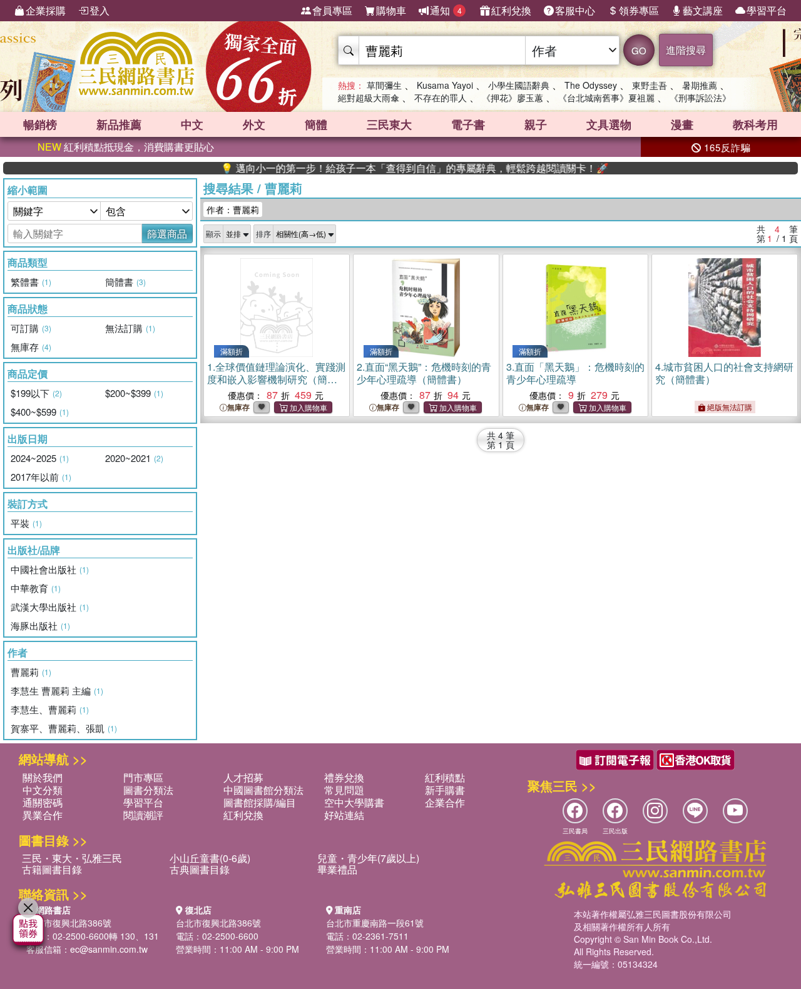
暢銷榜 (40, 124)
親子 (535, 124)
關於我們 (43, 777)
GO (638, 50)
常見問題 (344, 790)
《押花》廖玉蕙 (512, 97)
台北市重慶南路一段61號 (375, 922)
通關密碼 (43, 802)
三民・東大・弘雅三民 (72, 858)
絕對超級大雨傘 (368, 97)
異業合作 (43, 815)
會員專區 (332, 10)
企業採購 (46, 10)
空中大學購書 (354, 802)
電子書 (468, 124)
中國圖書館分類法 (263, 790)
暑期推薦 (699, 85)
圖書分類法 (148, 790)
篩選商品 (167, 233)
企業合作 (445, 802)
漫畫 (682, 124)
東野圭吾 (649, 85)
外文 (254, 124)
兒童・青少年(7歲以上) (368, 858)
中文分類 (43, 790)
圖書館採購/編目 (259, 802)
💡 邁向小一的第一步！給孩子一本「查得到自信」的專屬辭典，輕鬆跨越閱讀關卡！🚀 (392, 168)
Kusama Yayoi (445, 85)
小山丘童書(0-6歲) (210, 858)
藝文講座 (703, 10)
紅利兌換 (511, 10)
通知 (446, 10)
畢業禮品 (337, 869)
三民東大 (389, 124)
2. (424, 372)
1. (276, 379)
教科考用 (755, 124)
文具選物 (608, 124)
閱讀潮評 (143, 815)
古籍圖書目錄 (52, 869)
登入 (99, 10)
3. (575, 372)
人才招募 (243, 777)
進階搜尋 (686, 50)
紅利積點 (445, 777)
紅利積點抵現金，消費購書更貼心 (126, 146)
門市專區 (143, 777)
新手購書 (445, 790)
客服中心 (575, 10)
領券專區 (639, 10)
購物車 (391, 10)
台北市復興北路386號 (68, 922)
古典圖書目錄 (200, 869)
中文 (192, 124)
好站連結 (344, 815)
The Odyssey (590, 85)
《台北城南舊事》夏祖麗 (606, 97)
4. (724, 372)
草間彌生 (384, 85)
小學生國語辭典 (518, 85)
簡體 (316, 124)
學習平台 (767, 10)
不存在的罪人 (440, 97)
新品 (118, 124)
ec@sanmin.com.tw (109, 949)
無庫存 (238, 407)
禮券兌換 (344, 777)
